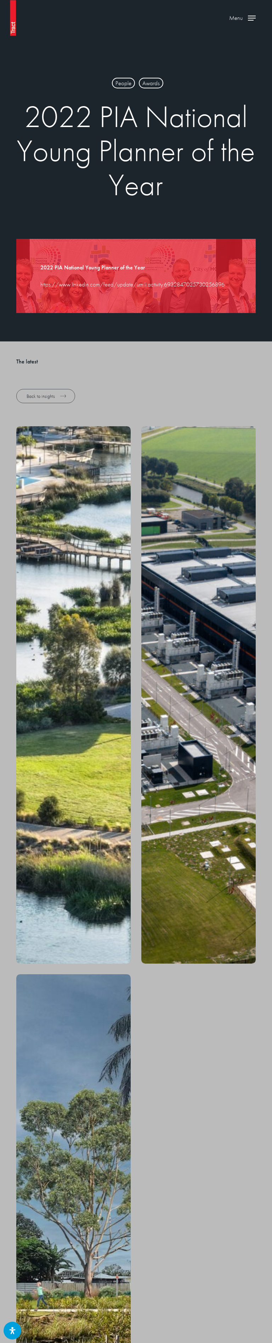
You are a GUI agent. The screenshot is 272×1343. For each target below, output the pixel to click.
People (123, 83)
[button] (242, 18)
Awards (151, 83)
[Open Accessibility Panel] (12, 1330)
